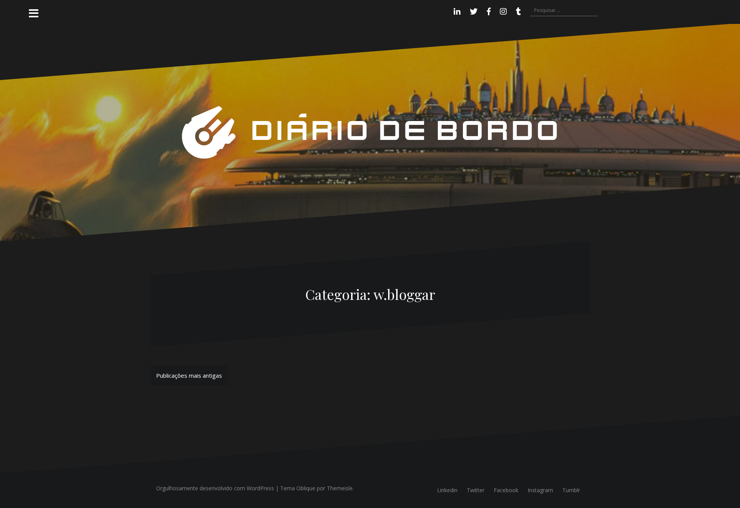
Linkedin (447, 490)
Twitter (475, 490)
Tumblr (571, 490)
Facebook (506, 490)
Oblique (305, 488)
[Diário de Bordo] (370, 132)
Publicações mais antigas (189, 375)
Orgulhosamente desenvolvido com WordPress (215, 488)
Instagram (540, 490)
